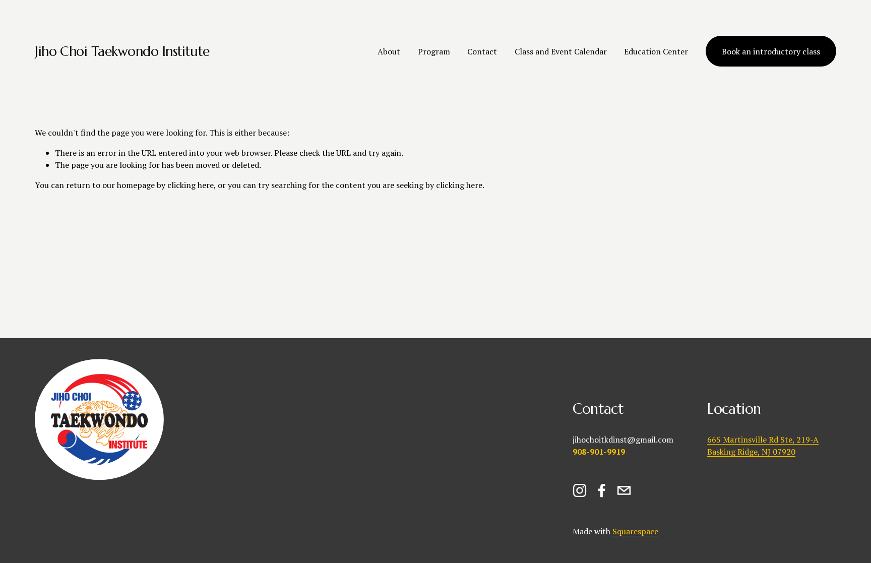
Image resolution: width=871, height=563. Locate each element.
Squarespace (635, 531)
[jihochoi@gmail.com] (624, 490)
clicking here (190, 185)
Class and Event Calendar (561, 51)
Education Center (656, 51)
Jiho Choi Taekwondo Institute (122, 51)
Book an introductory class (771, 51)
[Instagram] (580, 490)
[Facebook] (602, 490)
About (389, 51)
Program (434, 51)
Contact (482, 51)
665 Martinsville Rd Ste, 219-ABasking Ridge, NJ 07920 (763, 445)
